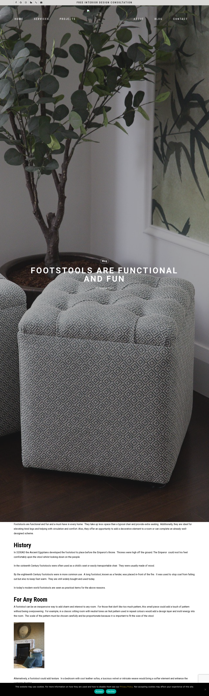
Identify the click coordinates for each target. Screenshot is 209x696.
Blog (104, 261)
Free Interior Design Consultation (104, 2)
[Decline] (205, 689)
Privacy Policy (126, 686)
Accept (99, 691)
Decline (111, 691)
